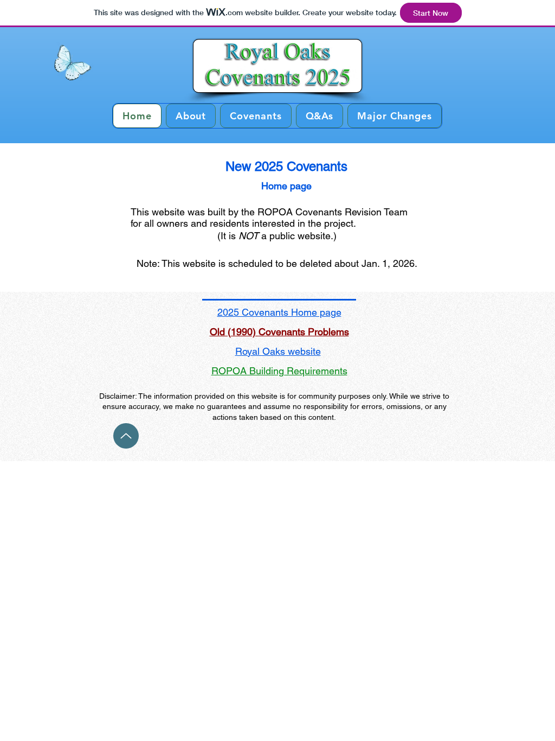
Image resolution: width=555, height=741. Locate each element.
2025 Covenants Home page (279, 312)
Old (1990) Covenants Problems (279, 331)
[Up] (126, 436)
